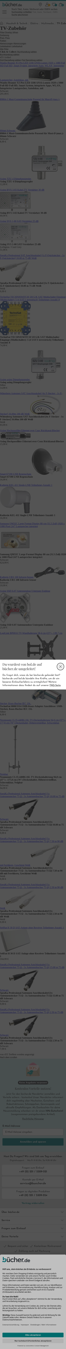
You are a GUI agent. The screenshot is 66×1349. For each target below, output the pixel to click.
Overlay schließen (60, 666)
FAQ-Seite (55, 685)
